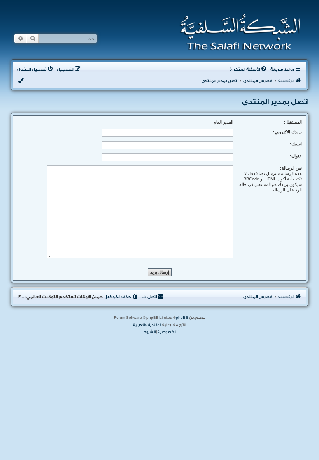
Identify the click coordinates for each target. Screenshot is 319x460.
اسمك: (296, 144)
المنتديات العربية (147, 325)
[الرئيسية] (238, 32)
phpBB (182, 318)
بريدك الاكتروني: (287, 131)
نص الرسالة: (291, 168)
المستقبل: (293, 122)
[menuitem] (249, 69)
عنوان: (296, 156)
